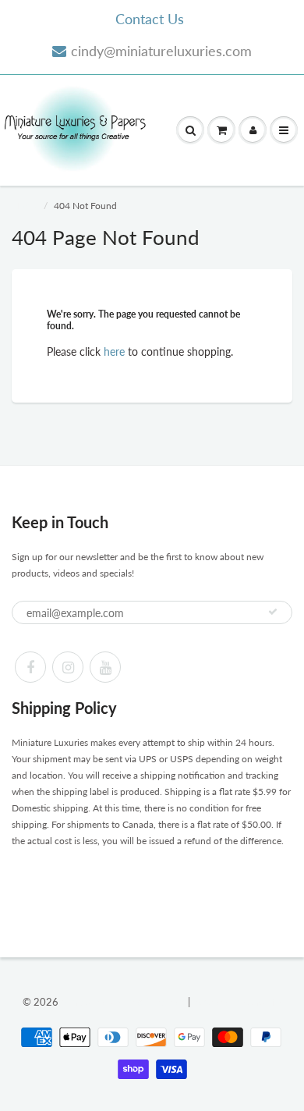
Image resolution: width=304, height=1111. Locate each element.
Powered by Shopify (237, 1002)
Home (24, 205)
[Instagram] (67, 667)
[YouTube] (105, 667)
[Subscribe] (272, 611)
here (114, 351)
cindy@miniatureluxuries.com (161, 50)
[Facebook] (30, 667)
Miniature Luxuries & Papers (123, 1002)
